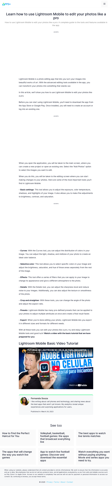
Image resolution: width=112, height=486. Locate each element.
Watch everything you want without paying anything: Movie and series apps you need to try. (94, 456)
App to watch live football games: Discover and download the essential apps (54, 456)
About (63, 482)
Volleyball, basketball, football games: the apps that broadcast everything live (55, 437)
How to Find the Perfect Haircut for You (15, 434)
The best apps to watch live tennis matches (92, 434)
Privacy (49, 482)
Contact (70, 482)
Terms (56, 482)
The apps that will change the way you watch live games (17, 454)
